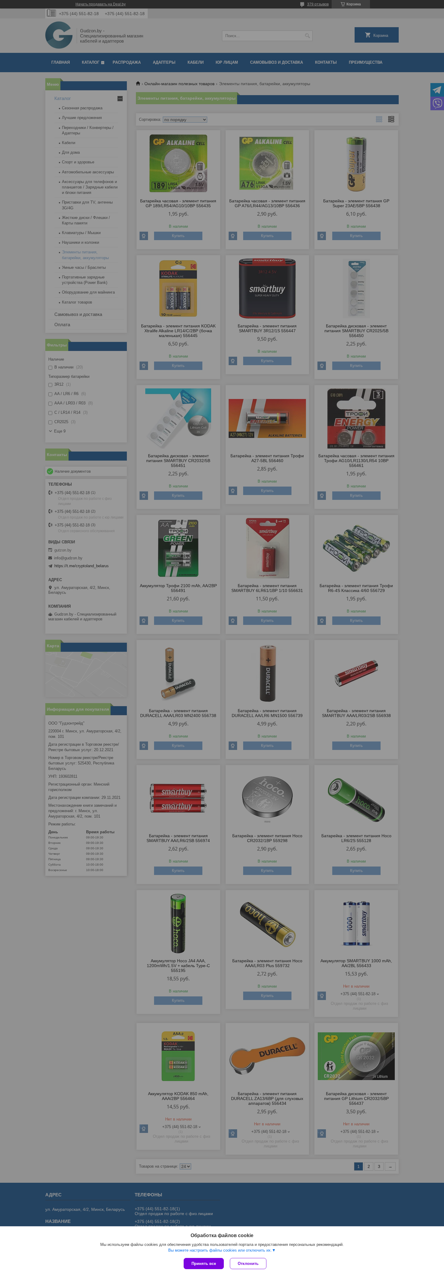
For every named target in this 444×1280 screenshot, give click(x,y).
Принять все (203, 1263)
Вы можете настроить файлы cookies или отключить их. (220, 1250)
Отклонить (248, 1263)
